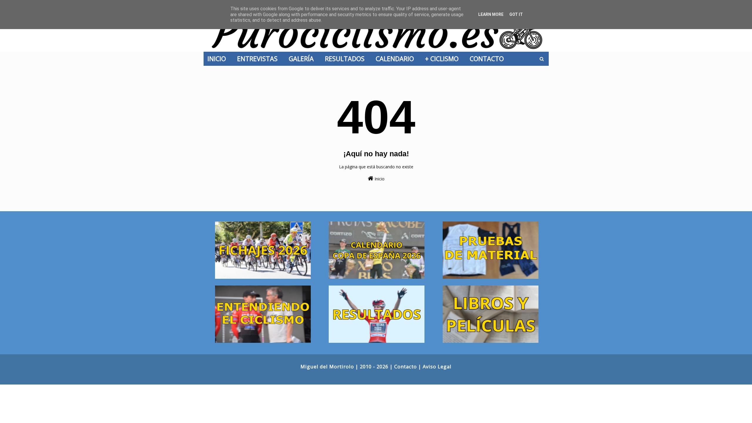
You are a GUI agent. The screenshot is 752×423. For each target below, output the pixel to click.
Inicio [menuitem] (218, 58)
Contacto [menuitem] (488, 58)
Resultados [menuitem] (346, 58)
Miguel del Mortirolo (327, 366)
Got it (516, 14)
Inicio (379, 179)
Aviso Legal (437, 366)
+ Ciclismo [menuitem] (443, 58)
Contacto (405, 366)
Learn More (490, 14)
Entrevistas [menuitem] (259, 58)
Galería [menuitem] (303, 58)
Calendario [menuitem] (396, 58)
